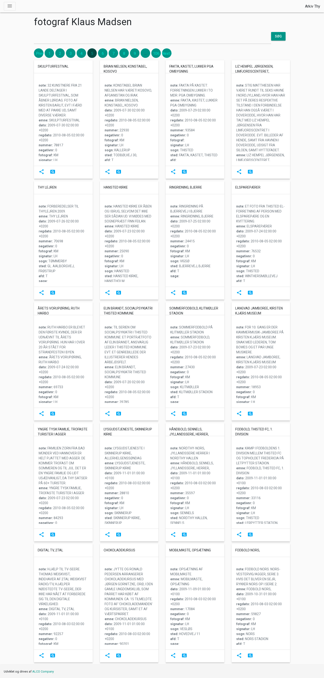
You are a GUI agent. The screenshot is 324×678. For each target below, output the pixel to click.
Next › (167, 53)
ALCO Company (43, 671)
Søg (278, 36)
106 (156, 53)
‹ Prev (39, 53)
